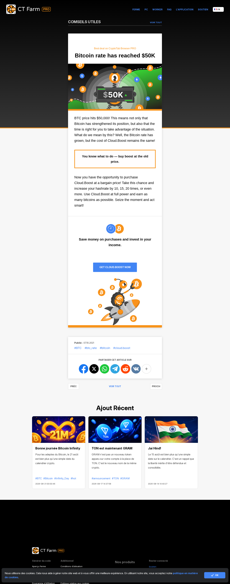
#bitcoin (105, 348)
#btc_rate (91, 348)
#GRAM (125, 478)
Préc (73, 386)
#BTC (78, 348)
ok (216, 575)
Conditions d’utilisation (71, 566)
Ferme (136, 9)
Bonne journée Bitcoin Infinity (57, 448)
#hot (73, 478)
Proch (156, 386)
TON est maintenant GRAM (112, 448)
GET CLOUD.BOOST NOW (115, 267)
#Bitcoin (48, 478)
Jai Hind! (154, 448)
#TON (115, 478)
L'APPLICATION (184, 9)
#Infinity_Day (61, 478)
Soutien (203, 9)
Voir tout (115, 386)
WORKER (157, 9)
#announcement (101, 478)
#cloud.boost (121, 348)
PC (146, 9)
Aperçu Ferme (39, 566)
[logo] (31, 9)
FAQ (169, 9)
